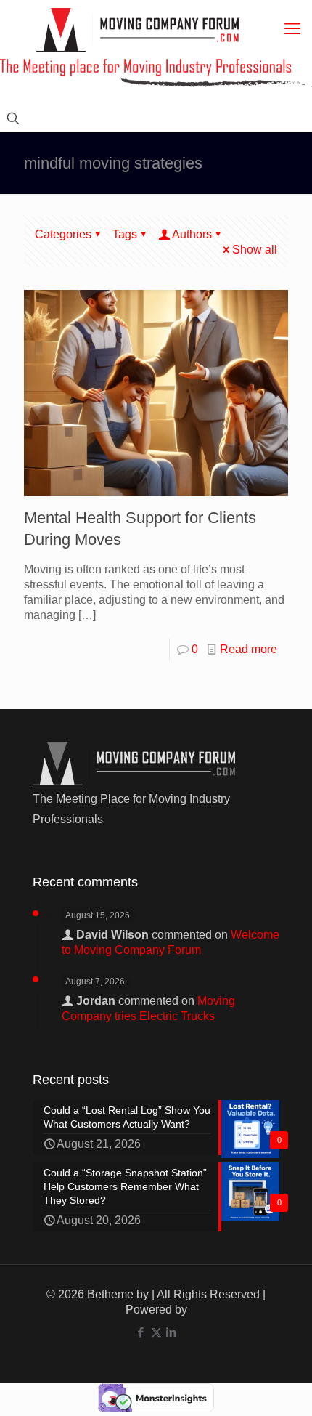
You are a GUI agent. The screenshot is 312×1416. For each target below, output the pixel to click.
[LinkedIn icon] (171, 1332)
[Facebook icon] (141, 1332)
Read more (248, 649)
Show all (254, 249)
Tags (124, 234)
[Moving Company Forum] (137, 29)
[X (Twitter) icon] (156, 1332)
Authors (192, 234)
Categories (63, 234)
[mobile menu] (292, 29)
